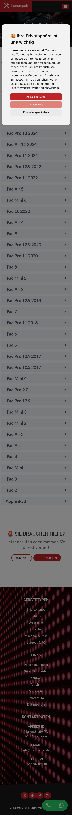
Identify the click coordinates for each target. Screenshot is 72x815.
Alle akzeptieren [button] (36, 96)
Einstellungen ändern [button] (36, 112)
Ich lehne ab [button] (36, 104)
